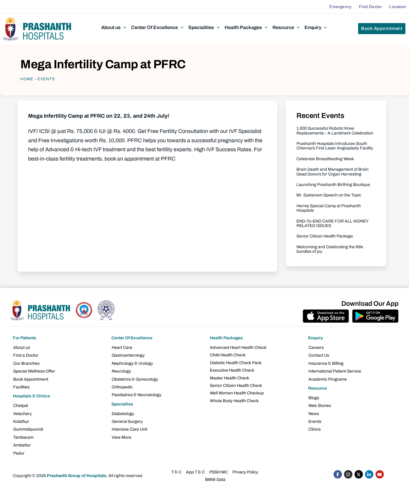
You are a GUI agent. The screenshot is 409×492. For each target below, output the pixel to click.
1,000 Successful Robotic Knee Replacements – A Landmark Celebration (334, 130)
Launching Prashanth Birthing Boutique (333, 184)
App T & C (195, 472)
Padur (19, 453)
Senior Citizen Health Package (324, 236)
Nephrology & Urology (132, 363)
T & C (176, 472)
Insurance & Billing (325, 363)
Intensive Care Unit (129, 429)
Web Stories (319, 405)
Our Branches (26, 363)
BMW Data (215, 479)
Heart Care (122, 347)
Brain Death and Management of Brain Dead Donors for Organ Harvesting (332, 171)
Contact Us (318, 355)
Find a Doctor (25, 355)
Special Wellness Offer (34, 371)
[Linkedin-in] (369, 474)
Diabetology (123, 413)
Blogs (313, 398)
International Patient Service (334, 371)
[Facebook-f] (337, 474)
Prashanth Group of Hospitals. (77, 475)
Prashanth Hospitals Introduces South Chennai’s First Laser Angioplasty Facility (334, 145)
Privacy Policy (245, 472)
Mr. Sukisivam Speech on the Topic (328, 195)
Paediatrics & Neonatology (136, 395)
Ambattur (22, 445)
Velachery (22, 413)
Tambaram (23, 437)
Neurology (121, 371)
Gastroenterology (128, 355)
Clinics (314, 429)
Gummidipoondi (28, 429)
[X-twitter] (358, 474)
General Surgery (127, 421)
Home (27, 79)
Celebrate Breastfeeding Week (325, 159)
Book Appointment (30, 379)
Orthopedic (122, 387)
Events (46, 79)
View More (121, 437)
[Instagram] (348, 474)
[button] (114, 28)
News (313, 413)
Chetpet (20, 405)
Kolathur (21, 421)
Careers (316, 347)
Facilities (21, 387)
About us (21, 347)
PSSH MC (218, 472)
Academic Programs (327, 379)
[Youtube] (379, 474)
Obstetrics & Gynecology (135, 379)
